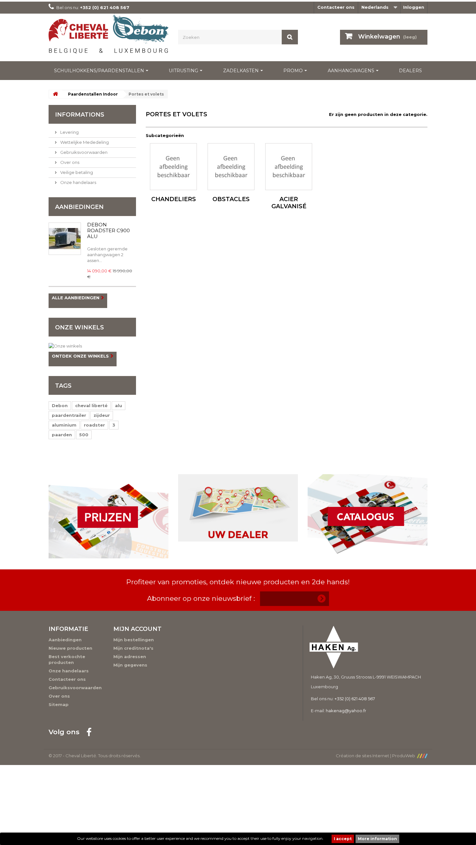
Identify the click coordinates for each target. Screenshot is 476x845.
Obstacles (231, 199)
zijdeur (102, 415)
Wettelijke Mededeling (84, 142)
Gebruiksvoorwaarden (83, 152)
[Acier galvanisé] (288, 166)
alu (118, 405)
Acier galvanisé (288, 203)
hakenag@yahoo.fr (346, 710)
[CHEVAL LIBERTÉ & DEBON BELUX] (108, 36)
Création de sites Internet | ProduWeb (376, 755)
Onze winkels (79, 327)
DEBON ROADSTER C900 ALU (108, 230)
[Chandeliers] (173, 166)
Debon (60, 405)
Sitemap (59, 704)
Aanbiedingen (79, 207)
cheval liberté (91, 405)
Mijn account (137, 629)
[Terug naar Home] (55, 94)
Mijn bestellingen (133, 639)
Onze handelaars (77, 182)
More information (377, 838)
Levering (69, 132)
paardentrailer (69, 415)
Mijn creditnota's (133, 648)
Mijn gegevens (130, 665)
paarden (62, 434)
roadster (94, 425)
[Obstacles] (231, 166)
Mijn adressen (129, 656)
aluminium (64, 425)
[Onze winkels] (92, 346)
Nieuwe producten (70, 648)
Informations (79, 114)
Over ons (69, 162)
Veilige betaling (76, 172)
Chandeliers (173, 199)
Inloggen (413, 7)
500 (83, 434)
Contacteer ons (336, 7)
